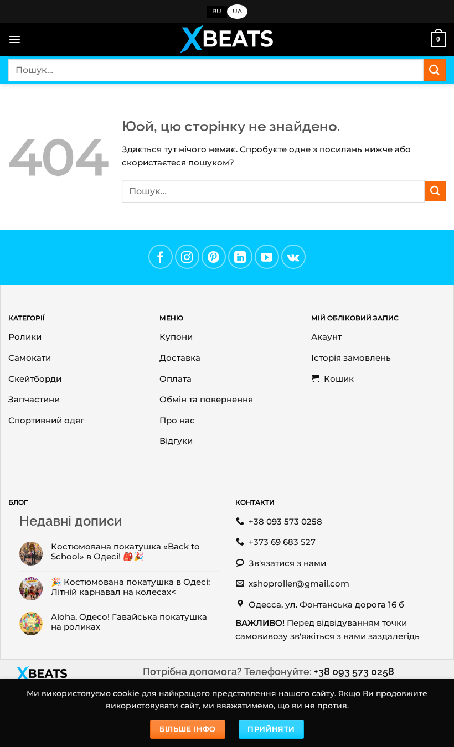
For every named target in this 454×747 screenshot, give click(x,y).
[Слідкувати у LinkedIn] (240, 257)
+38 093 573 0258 (354, 671)
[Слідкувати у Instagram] (187, 257)
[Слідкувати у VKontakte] (293, 257)
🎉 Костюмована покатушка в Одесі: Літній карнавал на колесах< (130, 587)
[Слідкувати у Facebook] (160, 257)
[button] (14, 40)
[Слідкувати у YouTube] (267, 257)
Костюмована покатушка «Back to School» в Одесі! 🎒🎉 (125, 552)
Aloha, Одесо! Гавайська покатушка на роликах (129, 622)
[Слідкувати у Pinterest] (214, 257)
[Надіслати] (435, 70)
